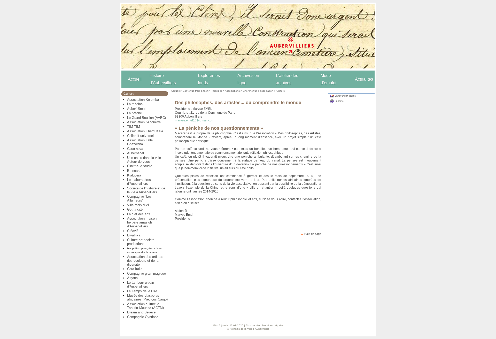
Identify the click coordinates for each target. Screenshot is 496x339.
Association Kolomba (143, 100)
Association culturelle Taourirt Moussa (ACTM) (145, 306)
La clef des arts (138, 214)
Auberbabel (135, 153)
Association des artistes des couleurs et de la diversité (145, 260)
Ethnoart (133, 171)
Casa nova (135, 149)
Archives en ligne (248, 79)
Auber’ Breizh (137, 109)
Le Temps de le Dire (142, 291)
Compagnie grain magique (146, 273)
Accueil (135, 79)
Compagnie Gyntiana (142, 317)
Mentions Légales (272, 325)
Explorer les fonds (209, 79)
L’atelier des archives (287, 79)
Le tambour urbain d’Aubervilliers (140, 284)
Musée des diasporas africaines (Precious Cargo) (147, 297)
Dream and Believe (141, 312)
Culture (280, 90)
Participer (216, 90)
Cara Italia (134, 269)
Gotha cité (135, 209)
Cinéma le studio (139, 166)
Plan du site (253, 325)
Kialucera (134, 175)
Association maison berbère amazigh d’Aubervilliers (142, 222)
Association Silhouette (144, 122)
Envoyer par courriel (345, 96)
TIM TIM (133, 127)
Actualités (364, 79)
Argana (132, 278)
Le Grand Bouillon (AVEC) (146, 118)
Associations (232, 90)
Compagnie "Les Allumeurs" (139, 198)
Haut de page (312, 233)
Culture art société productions (140, 242)
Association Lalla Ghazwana (140, 142)
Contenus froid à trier (195, 90)
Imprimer (339, 101)
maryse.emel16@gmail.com (194, 120)
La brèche (134, 113)
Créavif (132, 231)
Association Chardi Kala (145, 131)
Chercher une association (258, 90)
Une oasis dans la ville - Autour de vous (145, 160)
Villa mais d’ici (138, 205)
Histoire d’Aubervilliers (163, 79)
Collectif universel (140, 136)
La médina (135, 104)
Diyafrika (133, 235)
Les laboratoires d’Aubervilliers (139, 182)
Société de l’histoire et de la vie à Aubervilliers (146, 190)
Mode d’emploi (328, 79)
